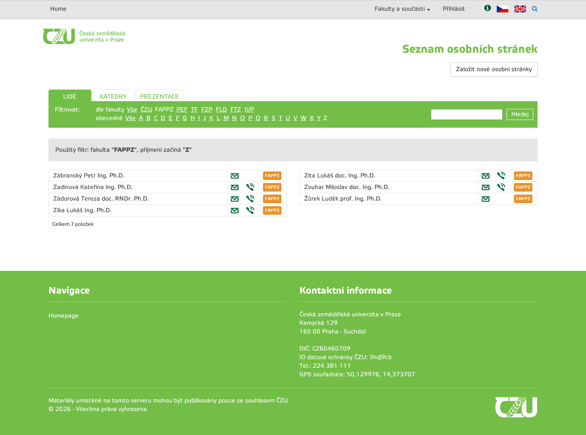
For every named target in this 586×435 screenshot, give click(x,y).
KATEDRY (113, 96)
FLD (221, 109)
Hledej (520, 114)
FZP (206, 109)
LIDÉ (69, 96)
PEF (181, 109)
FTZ (235, 109)
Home (58, 9)
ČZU (146, 109)
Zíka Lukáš (69, 210)
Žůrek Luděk (322, 198)
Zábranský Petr (75, 175)
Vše (132, 109)
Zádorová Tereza (77, 198)
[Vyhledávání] (535, 9)
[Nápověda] (487, 9)
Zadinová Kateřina (79, 187)
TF (194, 109)
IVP (249, 109)
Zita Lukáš (319, 175)
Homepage (63, 315)
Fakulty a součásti (400, 9)
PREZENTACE (159, 96)
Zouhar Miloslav (326, 187)
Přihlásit (454, 9)
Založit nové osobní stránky (494, 69)
